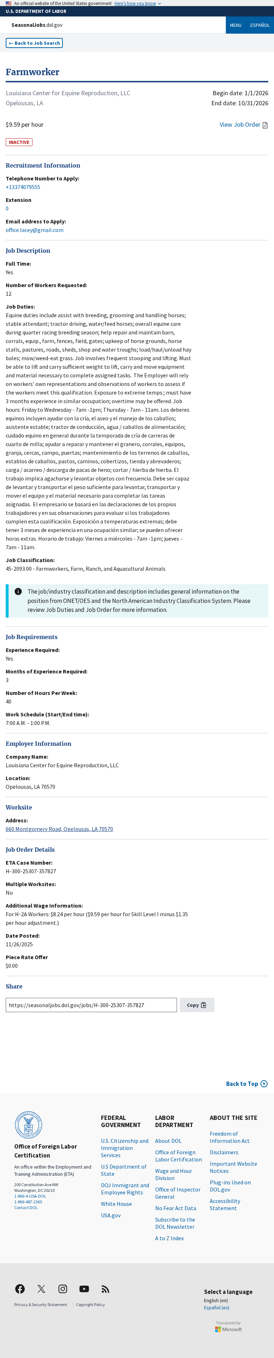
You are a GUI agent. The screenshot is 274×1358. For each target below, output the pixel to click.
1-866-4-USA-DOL (30, 1196)
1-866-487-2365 (28, 1201)
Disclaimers (224, 1152)
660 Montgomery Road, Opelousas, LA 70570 (59, 828)
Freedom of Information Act (230, 1137)
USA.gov (111, 1215)
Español (260, 25)
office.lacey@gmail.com (35, 229)
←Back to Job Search (34, 43)
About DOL (168, 1140)
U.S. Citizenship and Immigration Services (124, 1148)
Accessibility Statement (225, 1204)
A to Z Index (169, 1238)
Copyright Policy (90, 1304)
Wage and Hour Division (173, 1174)
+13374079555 (23, 186)
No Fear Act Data (175, 1208)
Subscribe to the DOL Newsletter (175, 1223)
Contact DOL (26, 1207)
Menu (236, 25)
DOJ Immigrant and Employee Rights (125, 1188)
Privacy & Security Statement (40, 1304)
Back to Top (242, 1084)
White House (116, 1203)
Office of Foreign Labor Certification (178, 1156)
